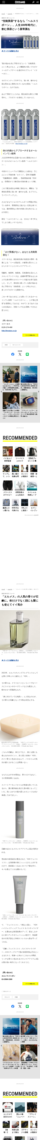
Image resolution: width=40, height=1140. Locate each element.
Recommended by (29, 515)
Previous (1, 391)
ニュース (10, 13)
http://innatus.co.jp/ (21, 143)
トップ (3, 13)
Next (38, 391)
